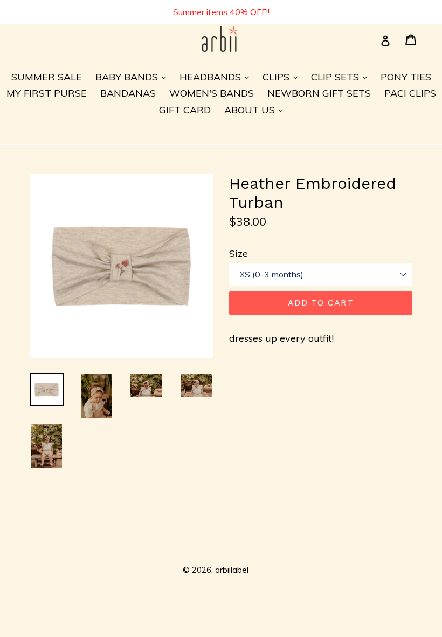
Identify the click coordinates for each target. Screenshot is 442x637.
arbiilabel (231, 570)
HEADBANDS (216, 76)
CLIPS (283, 76)
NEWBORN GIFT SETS (319, 93)
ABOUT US (256, 109)
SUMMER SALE (46, 77)
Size (238, 253)
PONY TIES (406, 77)
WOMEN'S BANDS (211, 93)
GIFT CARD (185, 110)
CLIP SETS (341, 76)
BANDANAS (128, 93)
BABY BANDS (133, 76)
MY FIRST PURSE (46, 93)
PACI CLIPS (410, 93)
